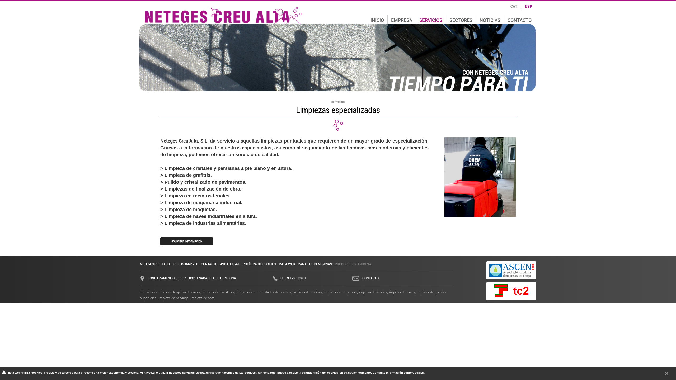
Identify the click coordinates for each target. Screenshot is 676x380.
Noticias (490, 20)
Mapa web (287, 264)
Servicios (430, 20)
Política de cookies (259, 264)
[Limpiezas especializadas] (480, 177)
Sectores (460, 20)
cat (513, 6)
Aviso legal (230, 264)
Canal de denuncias (315, 264)
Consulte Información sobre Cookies (398, 372)
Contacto (209, 264)
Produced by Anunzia (353, 264)
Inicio (377, 20)
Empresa (401, 20)
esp (528, 6)
